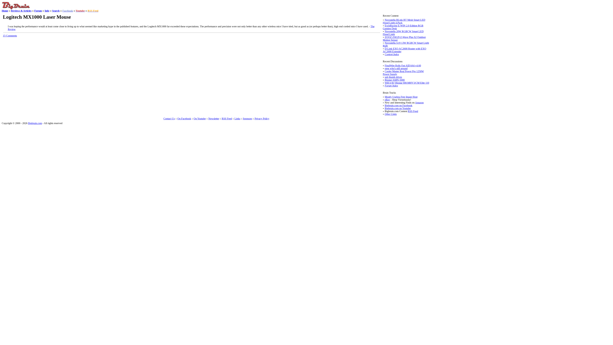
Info (47, 10)
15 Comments (10, 35)
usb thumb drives (393, 77)
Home (5, 10)
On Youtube (200, 118)
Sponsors (247, 118)
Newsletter (213, 118)
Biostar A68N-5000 (395, 80)
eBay (387, 99)
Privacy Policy (262, 118)
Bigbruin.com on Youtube (398, 108)
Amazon (419, 102)
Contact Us (169, 118)
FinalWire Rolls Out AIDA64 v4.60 (403, 65)
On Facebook (184, 118)
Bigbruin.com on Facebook (398, 105)
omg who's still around (396, 68)
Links (237, 118)
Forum (38, 10)
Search (56, 10)
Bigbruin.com (35, 123)
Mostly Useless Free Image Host (401, 97)
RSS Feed (413, 111)
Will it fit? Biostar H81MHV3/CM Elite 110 (407, 82)
